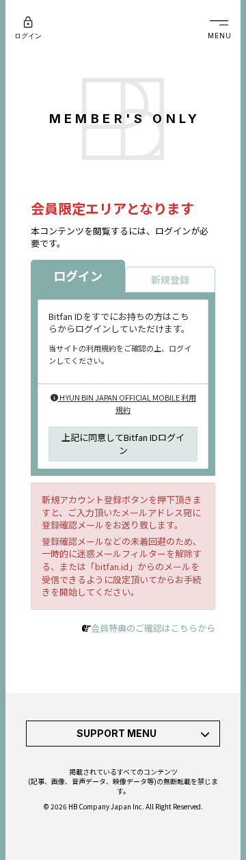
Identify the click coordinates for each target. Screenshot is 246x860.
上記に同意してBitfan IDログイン (123, 444)
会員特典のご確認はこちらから (153, 627)
